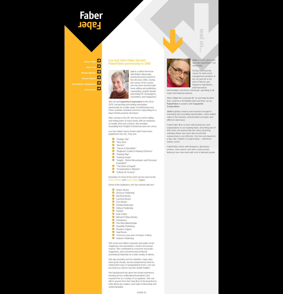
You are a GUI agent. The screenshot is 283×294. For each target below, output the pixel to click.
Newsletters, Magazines (84, 84)
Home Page (90, 62)
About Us (91, 67)
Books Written (89, 73)
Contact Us (91, 89)
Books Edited (89, 78)
